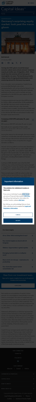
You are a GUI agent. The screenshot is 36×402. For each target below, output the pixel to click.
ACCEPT (18, 220)
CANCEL (18, 214)
